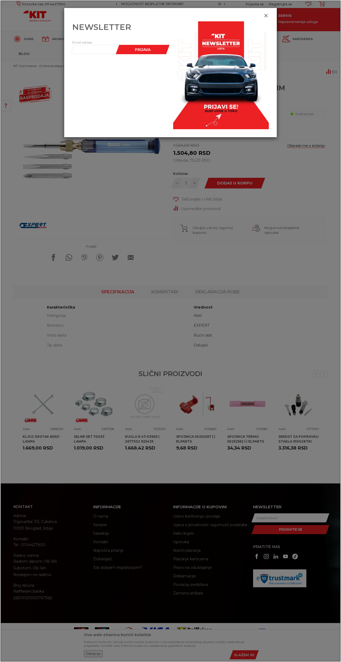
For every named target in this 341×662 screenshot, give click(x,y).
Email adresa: (82, 42)
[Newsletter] (221, 75)
